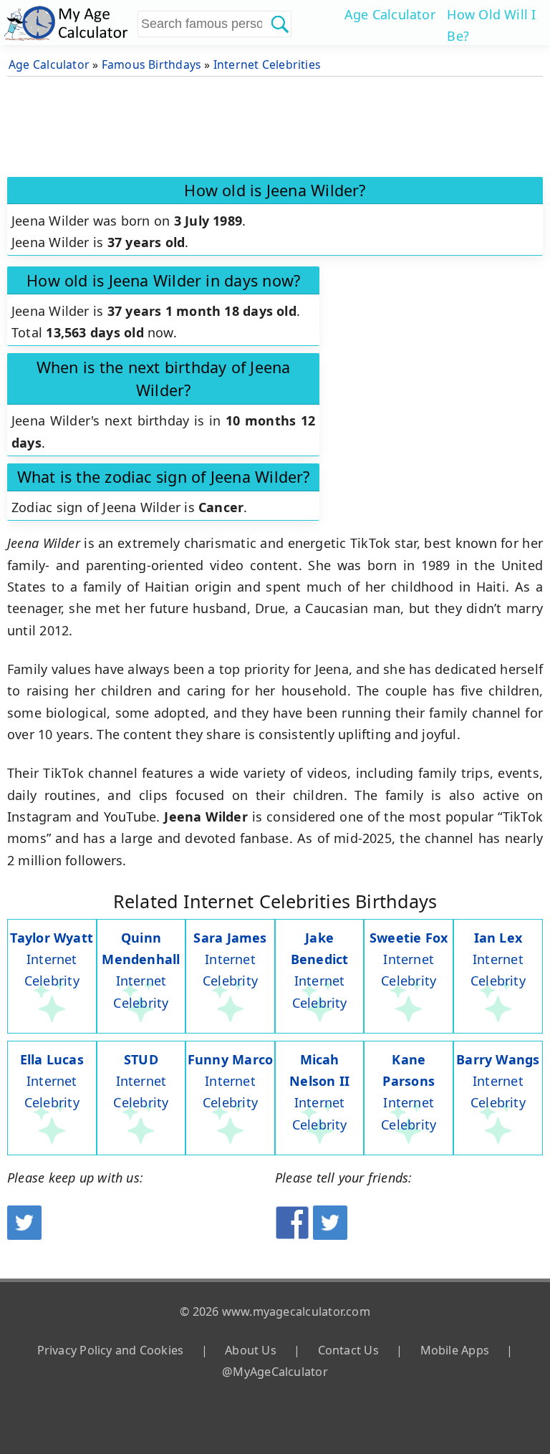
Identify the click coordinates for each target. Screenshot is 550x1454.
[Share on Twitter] (330, 1234)
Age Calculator (389, 14)
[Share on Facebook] (292, 1234)
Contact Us (348, 1350)
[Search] (279, 24)
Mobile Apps (454, 1350)
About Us (250, 1350)
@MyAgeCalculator (275, 1372)
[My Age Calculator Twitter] (24, 1234)
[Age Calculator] (69, 23)
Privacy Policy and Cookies (110, 1350)
